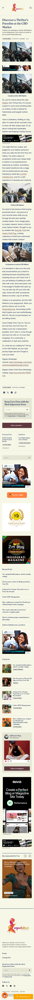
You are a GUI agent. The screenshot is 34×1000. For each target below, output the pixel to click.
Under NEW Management (11, 597)
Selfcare (15, 683)
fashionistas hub (8, 309)
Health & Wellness (18, 669)
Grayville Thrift (20, 230)
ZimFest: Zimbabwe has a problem (13, 625)
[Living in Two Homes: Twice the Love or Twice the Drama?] (6, 695)
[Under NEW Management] (6, 708)
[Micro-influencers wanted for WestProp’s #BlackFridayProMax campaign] (6, 722)
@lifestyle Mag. (15, 736)
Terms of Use (22, 416)
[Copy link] (15, 392)
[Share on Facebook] (4, 392)
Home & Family (17, 698)
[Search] (30, 457)
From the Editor (17, 708)
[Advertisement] (17, 138)
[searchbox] (15, 457)
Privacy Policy (11, 416)
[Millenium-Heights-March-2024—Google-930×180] (17, 68)
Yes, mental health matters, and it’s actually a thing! (22, 666)
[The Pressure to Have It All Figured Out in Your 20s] (6, 682)
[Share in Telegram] (12, 392)
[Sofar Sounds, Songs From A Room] (9, 441)
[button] (3, 8)
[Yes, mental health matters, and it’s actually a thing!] (6, 668)
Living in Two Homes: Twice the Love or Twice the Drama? (21, 693)
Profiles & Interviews (24, 443)
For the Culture (7, 38)
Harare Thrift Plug (9, 233)
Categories (6, 958)
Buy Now (22, 991)
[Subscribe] (27, 410)
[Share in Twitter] (8, 392)
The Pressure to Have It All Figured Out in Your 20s (22, 679)
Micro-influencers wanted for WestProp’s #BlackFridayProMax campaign (22, 721)
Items (4, 953)
